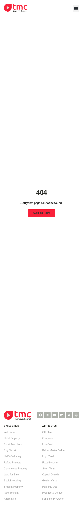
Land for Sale (11, 474)
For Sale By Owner (53, 498)
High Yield (48, 456)
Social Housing (12, 480)
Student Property (13, 486)
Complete (47, 438)
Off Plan (47, 432)
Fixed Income (50, 462)
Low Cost (47, 444)
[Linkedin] (62, 415)
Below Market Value (53, 450)
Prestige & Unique (52, 492)
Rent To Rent (11, 492)
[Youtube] (55, 415)
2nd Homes (10, 432)
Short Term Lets (13, 444)
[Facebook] (40, 415)
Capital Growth (50, 474)
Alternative (10, 498)
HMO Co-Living (12, 456)
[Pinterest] (76, 415)
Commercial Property (15, 468)
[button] (76, 8)
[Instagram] (47, 415)
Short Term (48, 468)
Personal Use (49, 486)
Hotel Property (12, 438)
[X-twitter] (69, 415)
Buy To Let (10, 450)
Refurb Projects (12, 462)
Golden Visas (49, 480)
